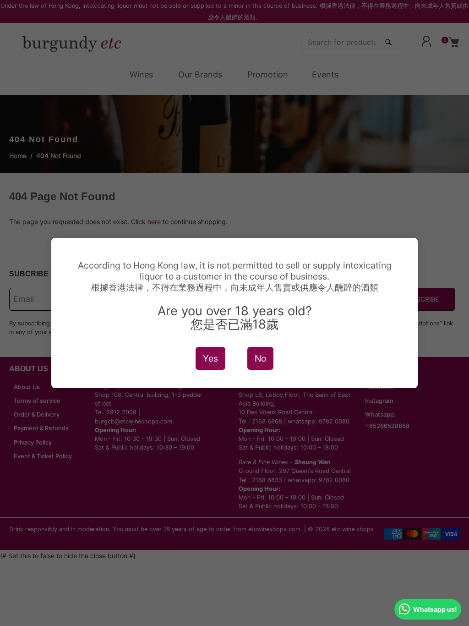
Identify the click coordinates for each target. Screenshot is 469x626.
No (260, 358)
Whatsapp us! (435, 609)
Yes (210, 358)
